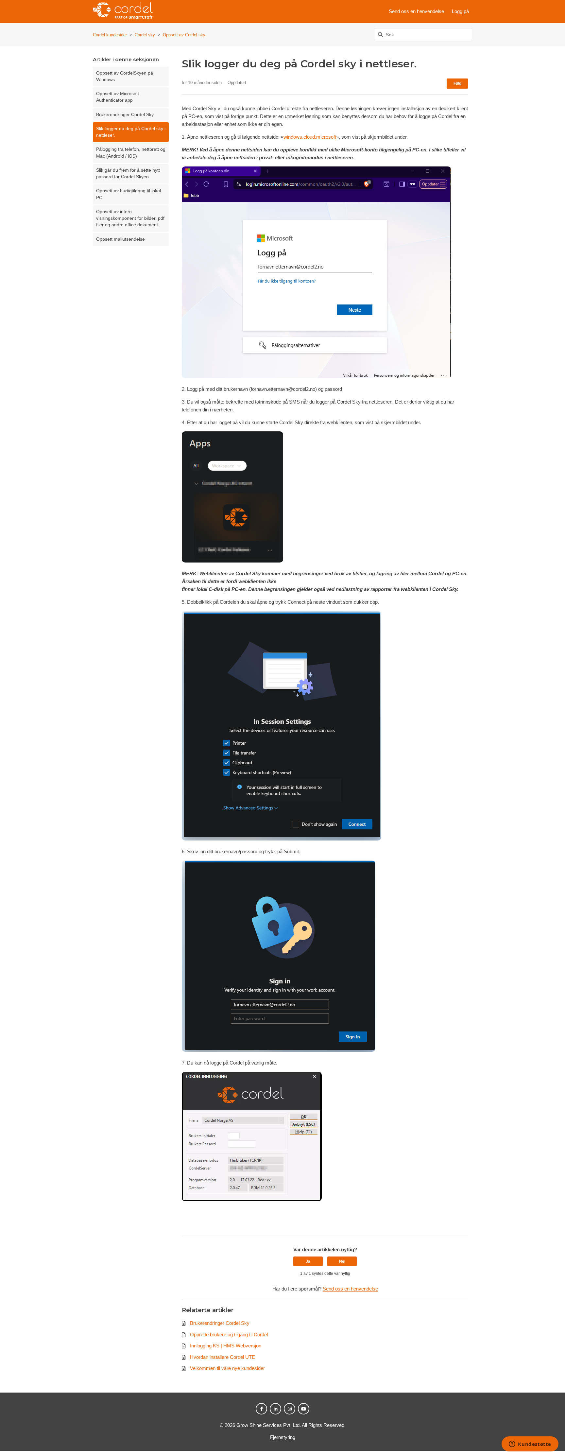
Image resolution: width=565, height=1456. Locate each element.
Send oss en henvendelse (416, 11)
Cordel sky (145, 34)
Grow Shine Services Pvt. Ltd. (268, 1425)
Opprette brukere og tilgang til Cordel (229, 1334)
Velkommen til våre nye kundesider (227, 1368)
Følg (457, 83)
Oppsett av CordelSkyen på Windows (124, 76)
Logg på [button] (460, 11)
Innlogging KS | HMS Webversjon (225, 1345)
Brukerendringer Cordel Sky (125, 114)
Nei (342, 1261)
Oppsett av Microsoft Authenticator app (117, 97)
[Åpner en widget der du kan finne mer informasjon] (530, 1444)
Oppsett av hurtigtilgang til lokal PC (128, 194)
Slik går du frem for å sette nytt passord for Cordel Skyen (128, 173)
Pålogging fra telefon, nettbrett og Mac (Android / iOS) (130, 152)
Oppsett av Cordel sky (184, 34)
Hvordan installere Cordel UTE (222, 1357)
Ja (308, 1261)
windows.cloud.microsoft (309, 137)
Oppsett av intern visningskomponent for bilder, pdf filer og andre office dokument (130, 218)
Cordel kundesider (110, 34)
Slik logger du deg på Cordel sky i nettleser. (130, 132)
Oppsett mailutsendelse (120, 239)
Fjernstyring (282, 1437)
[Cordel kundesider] (123, 11)
